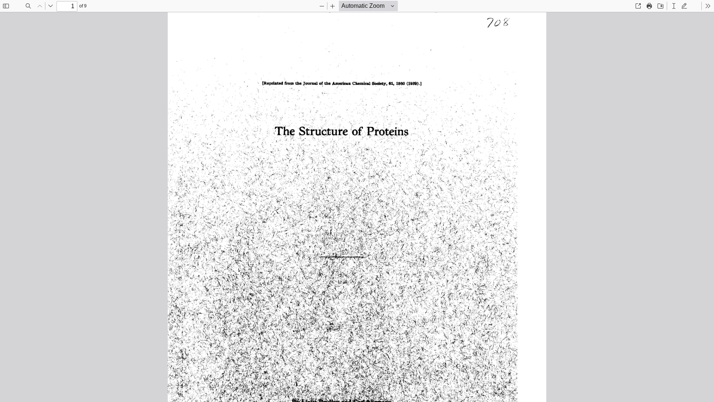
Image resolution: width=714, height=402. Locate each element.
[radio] (674, 6)
